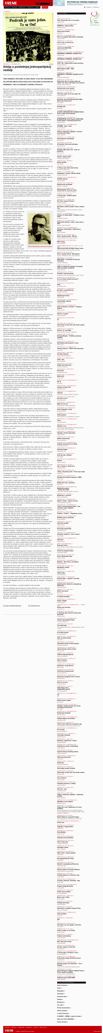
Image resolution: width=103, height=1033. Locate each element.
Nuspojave (61, 991)
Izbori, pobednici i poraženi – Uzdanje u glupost (69, 307)
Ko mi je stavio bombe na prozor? (67, 279)
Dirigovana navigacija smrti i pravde (68, 676)
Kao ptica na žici (62, 398)
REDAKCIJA (30, 7)
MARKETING (22, 7)
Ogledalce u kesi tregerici (65, 801)
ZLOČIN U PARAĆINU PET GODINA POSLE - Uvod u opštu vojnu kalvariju (71, 112)
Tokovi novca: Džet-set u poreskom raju (69, 724)
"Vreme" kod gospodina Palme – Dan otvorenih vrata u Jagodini (68, 507)
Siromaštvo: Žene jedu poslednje (67, 144)
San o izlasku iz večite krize (66, 466)
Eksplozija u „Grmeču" (64, 495)
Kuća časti (60, 370)
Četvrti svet (60, 822)
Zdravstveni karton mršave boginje (68, 643)
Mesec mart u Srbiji (63, 897)
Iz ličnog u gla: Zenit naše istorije (67, 168)
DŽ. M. (59, 381)
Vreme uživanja (62, 1022)
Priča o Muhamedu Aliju (64, 556)
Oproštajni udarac (62, 847)
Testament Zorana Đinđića (65, 837)
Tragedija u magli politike (65, 826)
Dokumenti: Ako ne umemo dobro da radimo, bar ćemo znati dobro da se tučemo (70, 82)
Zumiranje (61, 993)
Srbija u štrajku (62, 600)
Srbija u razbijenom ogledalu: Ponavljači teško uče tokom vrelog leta (70, 267)
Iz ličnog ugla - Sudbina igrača (66, 195)
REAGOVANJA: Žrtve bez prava (66, 190)
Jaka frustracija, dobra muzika (66, 649)
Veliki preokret (61, 415)
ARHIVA (37, 7)
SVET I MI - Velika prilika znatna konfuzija (70, 63)
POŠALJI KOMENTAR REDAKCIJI (13, 605)
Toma (59, 420)
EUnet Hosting (97, 1031)
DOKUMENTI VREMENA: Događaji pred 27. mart (70, 74)
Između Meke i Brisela (64, 301)
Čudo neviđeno (62, 914)
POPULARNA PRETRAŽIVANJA (66, 982)
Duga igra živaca (62, 545)
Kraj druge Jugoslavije (64, 528)
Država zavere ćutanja (64, 700)
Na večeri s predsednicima (65, 290)
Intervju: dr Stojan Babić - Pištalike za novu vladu (70, 215)
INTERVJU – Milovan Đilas (65, 26)
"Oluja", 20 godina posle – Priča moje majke (71, 471)
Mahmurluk (60, 376)
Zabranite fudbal (62, 449)
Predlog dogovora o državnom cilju (68, 875)
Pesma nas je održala (64, 891)
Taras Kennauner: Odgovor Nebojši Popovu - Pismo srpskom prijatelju (71, 971)
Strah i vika (60, 359)
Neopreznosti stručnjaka (64, 184)
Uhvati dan (60, 762)
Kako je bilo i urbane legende (66, 853)
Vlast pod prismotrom (64, 757)
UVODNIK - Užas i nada (64, 126)
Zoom (59, 988)
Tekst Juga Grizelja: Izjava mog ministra (40, 246)
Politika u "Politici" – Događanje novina (69, 513)
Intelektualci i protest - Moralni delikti (68, 173)
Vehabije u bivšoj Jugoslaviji (66, 433)
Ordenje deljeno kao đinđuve (66, 718)
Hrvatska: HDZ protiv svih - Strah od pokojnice (68, 150)
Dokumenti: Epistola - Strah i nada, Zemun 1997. (70, 222)
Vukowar (60, 393)
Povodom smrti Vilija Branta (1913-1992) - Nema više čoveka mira (70, 100)
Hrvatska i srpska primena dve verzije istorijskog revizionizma (68, 706)
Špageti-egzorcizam (63, 295)
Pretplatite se (96, 7)
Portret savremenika (64, 1008)
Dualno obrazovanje (63, 438)
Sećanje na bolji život (64, 387)
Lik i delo (60, 1005)
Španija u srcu (61, 426)
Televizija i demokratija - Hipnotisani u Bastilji (69, 229)
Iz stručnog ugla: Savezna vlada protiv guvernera (69, 613)
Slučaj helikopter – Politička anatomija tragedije (69, 336)
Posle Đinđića (61, 832)
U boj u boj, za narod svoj (65, 42)
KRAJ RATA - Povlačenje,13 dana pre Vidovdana (68, 260)
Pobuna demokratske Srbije (65, 620)
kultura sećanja (62, 1010)
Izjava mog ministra (63, 31)
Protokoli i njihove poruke (65, 273)
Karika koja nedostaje (64, 713)
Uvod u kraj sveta (62, 842)
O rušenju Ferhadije (63, 596)
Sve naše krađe (62, 625)
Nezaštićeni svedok (63, 567)
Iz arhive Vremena (63, 1013)
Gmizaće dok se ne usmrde (65, 88)
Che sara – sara (62, 789)
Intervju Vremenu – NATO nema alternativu (70, 348)
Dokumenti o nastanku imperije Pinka (69, 908)
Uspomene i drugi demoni (65, 665)
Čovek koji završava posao (65, 671)
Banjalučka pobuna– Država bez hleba (63, 489)
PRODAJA (14, 7)
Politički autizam (62, 179)
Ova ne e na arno (62, 682)
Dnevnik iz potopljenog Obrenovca (68, 864)
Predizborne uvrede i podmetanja (67, 746)
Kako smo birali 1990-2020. (66, 1019)
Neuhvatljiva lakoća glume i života (67, 343)
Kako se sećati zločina (64, 638)
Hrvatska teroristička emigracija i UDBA (69, 477)
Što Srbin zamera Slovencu (65, 201)
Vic (58, 319)
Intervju (60, 999)
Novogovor (61, 1002)
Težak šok (60, 539)
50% (58, 919)
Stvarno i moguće (62, 314)
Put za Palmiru (61, 778)
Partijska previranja (63, 902)
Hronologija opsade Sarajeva (66, 768)
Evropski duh (61, 106)
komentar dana (62, 996)
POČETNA (7, 7)
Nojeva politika (61, 162)
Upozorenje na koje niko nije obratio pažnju (70, 325)
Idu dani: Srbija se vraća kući (66, 947)
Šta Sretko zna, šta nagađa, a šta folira (69, 925)
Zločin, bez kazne (62, 591)
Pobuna (59, 460)
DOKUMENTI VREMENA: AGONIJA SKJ (69, 53)
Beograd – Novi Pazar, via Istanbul (68, 562)
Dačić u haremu (62, 660)
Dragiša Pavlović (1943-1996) (66, 977)
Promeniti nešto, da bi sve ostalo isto (68, 94)
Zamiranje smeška (62, 523)
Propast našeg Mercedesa (65, 886)
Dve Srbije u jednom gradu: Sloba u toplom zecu (70, 207)
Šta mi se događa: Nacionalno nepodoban (70, 37)
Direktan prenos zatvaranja (65, 517)
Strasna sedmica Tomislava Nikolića (68, 869)
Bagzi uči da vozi (62, 404)
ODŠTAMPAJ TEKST (35, 605)
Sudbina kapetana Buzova (65, 654)
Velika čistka (61, 573)
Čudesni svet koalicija (64, 936)
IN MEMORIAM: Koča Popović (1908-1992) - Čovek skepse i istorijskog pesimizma (70, 119)
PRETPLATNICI (43, 1027)
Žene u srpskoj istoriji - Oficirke (67, 236)
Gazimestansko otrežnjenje (65, 138)
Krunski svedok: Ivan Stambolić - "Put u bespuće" (69, 964)
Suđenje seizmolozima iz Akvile (67, 444)
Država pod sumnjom (64, 607)
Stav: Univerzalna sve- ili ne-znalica (68, 20)
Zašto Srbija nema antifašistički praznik (63, 688)
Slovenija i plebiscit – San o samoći (68, 534)
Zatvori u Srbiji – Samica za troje (67, 501)
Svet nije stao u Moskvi (64, 455)
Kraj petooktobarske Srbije (65, 858)
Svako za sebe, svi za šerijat (66, 930)
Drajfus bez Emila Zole (64, 365)
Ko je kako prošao (62, 632)
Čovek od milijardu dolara (65, 551)
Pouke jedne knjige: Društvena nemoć (69, 958)
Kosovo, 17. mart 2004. (64, 330)
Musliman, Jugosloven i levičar (67, 740)
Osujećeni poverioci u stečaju (66, 783)
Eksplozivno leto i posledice (66, 482)
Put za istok (60, 729)
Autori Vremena (62, 985)
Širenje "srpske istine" (64, 157)
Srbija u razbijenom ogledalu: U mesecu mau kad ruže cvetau (69, 132)
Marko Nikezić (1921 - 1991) (65, 68)
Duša (58, 284)
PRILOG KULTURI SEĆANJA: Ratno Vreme (70, 248)
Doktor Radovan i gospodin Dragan (68, 817)
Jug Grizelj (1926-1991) (64, 48)
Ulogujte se (89, 7)
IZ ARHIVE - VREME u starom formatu (69, 1016)
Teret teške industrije (63, 735)
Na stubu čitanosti (62, 354)
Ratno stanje (61, 241)
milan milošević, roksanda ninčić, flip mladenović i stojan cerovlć (20, 74)
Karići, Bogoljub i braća (64, 409)
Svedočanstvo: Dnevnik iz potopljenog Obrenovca (69, 584)
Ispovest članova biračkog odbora (67, 751)
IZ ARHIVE (7, 11)
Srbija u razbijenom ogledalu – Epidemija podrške (70, 795)
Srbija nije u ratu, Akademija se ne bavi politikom (69, 807)
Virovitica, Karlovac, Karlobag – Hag (68, 880)
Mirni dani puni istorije (64, 941)
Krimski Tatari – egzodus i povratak (68, 578)
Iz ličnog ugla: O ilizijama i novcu (67, 952)
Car (58, 695)
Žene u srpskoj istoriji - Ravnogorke (68, 254)
